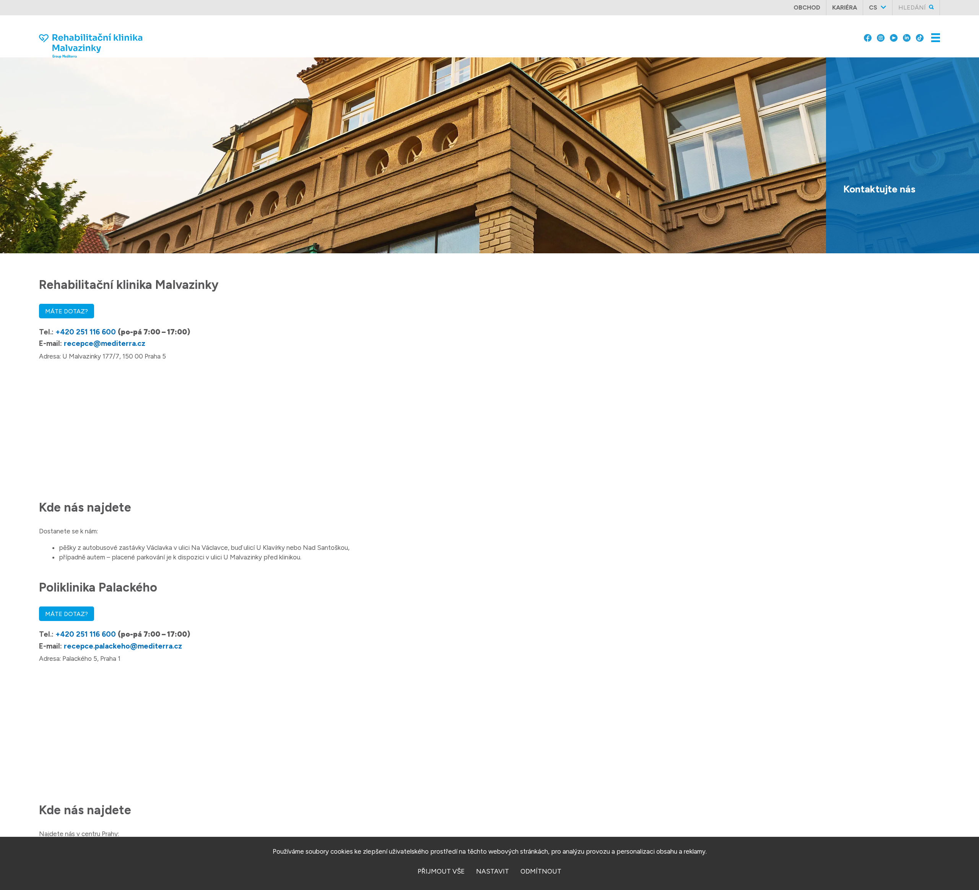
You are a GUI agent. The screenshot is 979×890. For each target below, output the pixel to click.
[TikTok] (920, 31)
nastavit (492, 871)
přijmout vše (441, 871)
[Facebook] (868, 31)
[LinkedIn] (907, 31)
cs (873, 7)
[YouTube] (894, 31)
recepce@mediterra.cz (104, 343)
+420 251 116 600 (85, 332)
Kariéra (844, 7)
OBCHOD (807, 7)
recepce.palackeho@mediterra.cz (123, 646)
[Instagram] (881, 31)
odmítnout (540, 871)
